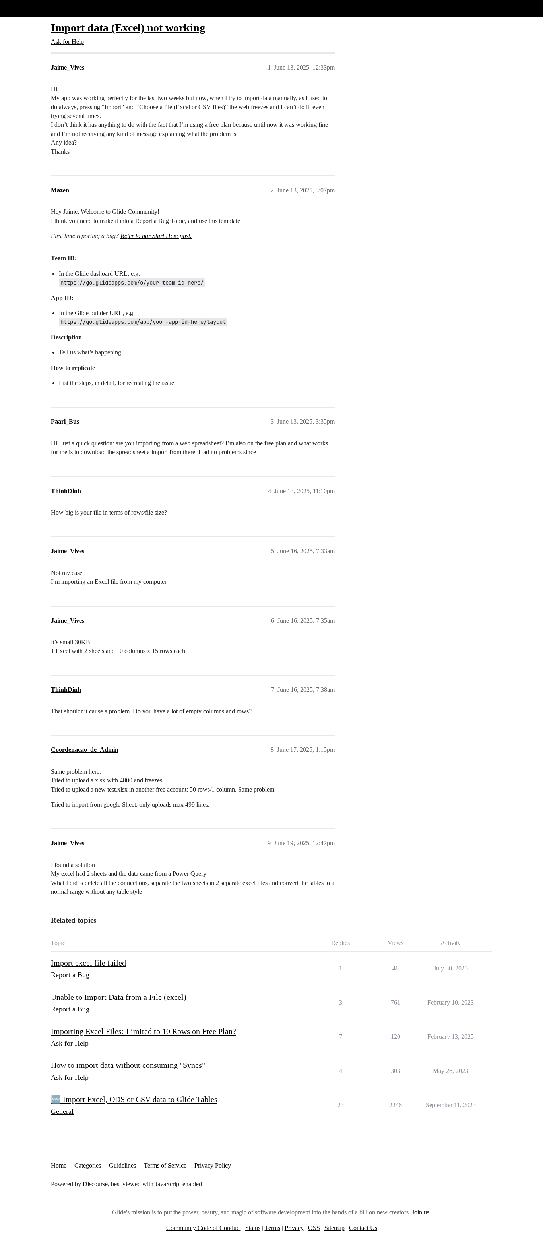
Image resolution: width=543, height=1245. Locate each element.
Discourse (95, 1184)
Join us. (421, 1212)
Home (58, 1165)
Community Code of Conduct (203, 1227)
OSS (314, 1227)
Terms (272, 1227)
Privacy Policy (212, 1165)
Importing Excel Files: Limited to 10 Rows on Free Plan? (143, 1031)
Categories (87, 1165)
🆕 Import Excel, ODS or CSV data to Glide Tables (134, 1099)
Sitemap (334, 1227)
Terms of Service (165, 1165)
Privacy (294, 1227)
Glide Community (26, 8)
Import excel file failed (88, 962)
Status (252, 1227)
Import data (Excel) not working (128, 27)
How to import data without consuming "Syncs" (128, 1065)
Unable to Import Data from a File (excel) (118, 997)
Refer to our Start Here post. (156, 235)
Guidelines (122, 1165)
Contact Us (363, 1227)
